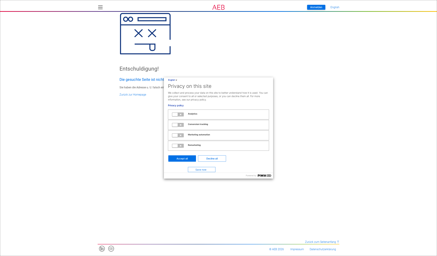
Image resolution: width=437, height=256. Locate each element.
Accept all (182, 158)
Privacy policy (176, 105)
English (171, 80)
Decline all (212, 158)
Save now (200, 169)
